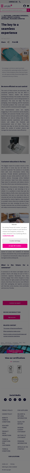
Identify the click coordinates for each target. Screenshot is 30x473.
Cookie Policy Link (8, 235)
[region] (15, 236)
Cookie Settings (15, 241)
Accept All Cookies (15, 246)
